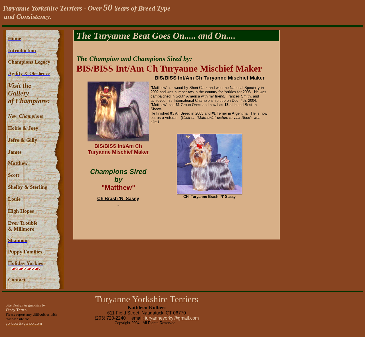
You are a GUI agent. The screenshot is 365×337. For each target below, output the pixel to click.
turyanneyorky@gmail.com (171, 318)
